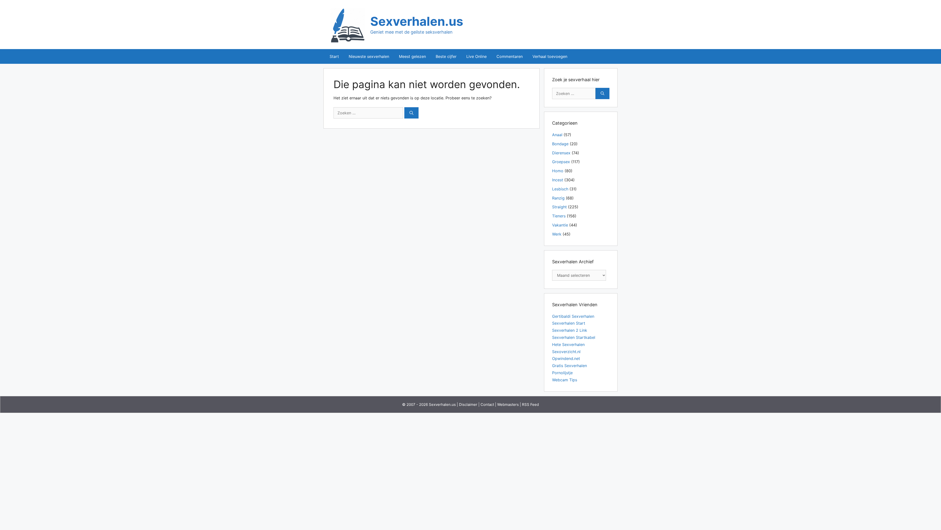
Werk (556, 234)
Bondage (560, 143)
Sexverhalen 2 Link (569, 330)
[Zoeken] (411, 113)
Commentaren (509, 56)
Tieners (559, 215)
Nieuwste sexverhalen (369, 56)
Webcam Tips (564, 379)
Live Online (476, 56)
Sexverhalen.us (416, 21)
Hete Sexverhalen (568, 344)
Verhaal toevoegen (549, 56)
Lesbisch (560, 188)
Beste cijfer (446, 56)
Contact (487, 404)
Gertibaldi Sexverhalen (573, 316)
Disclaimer (468, 404)
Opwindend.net (566, 358)
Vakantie (560, 225)
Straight (559, 206)
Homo (557, 170)
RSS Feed (530, 404)
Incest (557, 179)
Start (334, 56)
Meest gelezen (412, 56)
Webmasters (508, 404)
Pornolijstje (562, 372)
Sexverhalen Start (568, 323)
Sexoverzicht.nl (566, 351)
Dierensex (561, 152)
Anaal (557, 134)
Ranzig (558, 198)
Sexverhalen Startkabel (573, 337)
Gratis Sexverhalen (569, 365)
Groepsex (561, 161)
